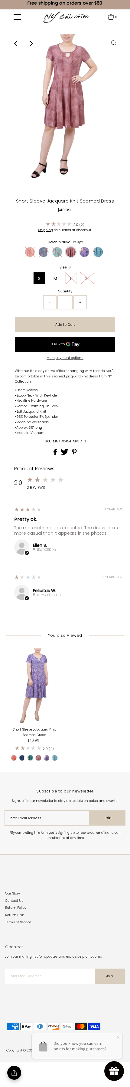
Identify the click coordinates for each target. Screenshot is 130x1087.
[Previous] (16, 43)
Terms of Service (18, 922)
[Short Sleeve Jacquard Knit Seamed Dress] (34, 686)
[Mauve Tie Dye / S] (38, 758)
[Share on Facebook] (56, 453)
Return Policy (15, 907)
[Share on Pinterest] (74, 453)
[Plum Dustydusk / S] (47, 758)
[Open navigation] (17, 17)
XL (87, 278)
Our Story (12, 893)
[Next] (31, 43)
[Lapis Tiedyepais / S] (30, 758)
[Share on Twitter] (65, 453)
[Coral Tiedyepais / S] (14, 758)
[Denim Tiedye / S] (22, 758)
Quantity (65, 291)
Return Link (14, 914)
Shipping (45, 229)
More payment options (65, 357)
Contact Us (14, 900)
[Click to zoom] (113, 43)
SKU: (48, 441)
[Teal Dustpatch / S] (55, 758)
